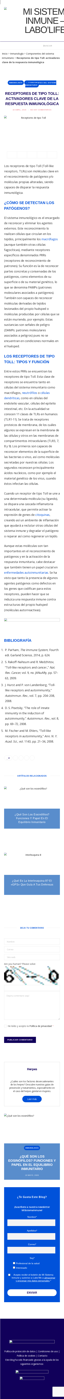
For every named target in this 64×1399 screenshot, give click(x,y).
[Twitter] (22, 154)
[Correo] (52, 154)
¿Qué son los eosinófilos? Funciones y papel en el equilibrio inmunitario (32, 818)
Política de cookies (26, 1355)
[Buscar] (41, 46)
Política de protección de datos (19, 1351)
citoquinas (42, 515)
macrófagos (49, 239)
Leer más (32, 1099)
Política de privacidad (40, 1026)
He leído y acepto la (31, 1026)
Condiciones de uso (48, 1351)
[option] (32, 1147)
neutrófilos (29, 393)
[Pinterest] (32, 154)
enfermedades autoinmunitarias (26, 573)
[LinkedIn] (42, 154)
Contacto (42, 1355)
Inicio (5, 53)
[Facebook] (12, 154)
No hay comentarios (41, 110)
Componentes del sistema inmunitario (40, 84)
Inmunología (16, 53)
